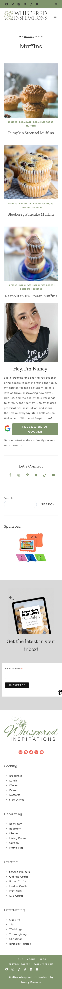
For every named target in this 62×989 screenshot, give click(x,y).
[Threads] (24, 969)
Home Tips (16, 847)
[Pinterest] (24, 4)
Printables (15, 890)
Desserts (25, 207)
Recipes (12, 122)
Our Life (14, 919)
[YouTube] (37, 4)
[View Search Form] (56, 4)
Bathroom (15, 823)
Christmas (15, 938)
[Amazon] (37, 969)
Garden (14, 842)
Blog (43, 959)
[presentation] (31, 90)
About (31, 959)
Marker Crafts (18, 886)
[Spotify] (31, 969)
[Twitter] (12, 4)
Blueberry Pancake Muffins (31, 214)
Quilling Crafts (18, 876)
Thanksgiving (18, 934)
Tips (12, 924)
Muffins (31, 126)
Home (19, 959)
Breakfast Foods (43, 122)
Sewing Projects (19, 871)
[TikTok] (31, 4)
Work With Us (43, 964)
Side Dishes (16, 799)
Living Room (17, 838)
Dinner (13, 785)
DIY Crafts (16, 895)
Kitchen (14, 833)
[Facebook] (6, 4)
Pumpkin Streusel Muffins (31, 132)
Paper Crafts (17, 881)
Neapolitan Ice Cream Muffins (31, 295)
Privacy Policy (19, 964)
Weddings (15, 929)
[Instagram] (18, 4)
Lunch (13, 780)
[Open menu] (55, 16)
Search (8, 498)
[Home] (20, 36)
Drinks (13, 790)
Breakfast (25, 122)
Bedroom (15, 828)
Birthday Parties (20, 943)
